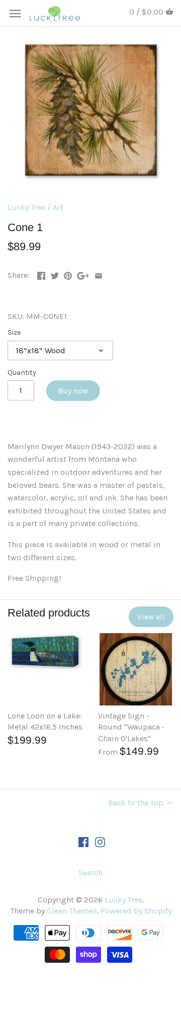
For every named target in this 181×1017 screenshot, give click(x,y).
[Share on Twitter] (55, 274)
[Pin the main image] (68, 274)
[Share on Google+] (83, 274)
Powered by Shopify (136, 911)
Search (90, 872)
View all (151, 617)
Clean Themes (72, 911)
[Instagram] (100, 841)
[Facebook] (83, 841)
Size (14, 332)
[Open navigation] (15, 13)
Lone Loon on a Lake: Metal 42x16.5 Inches (45, 721)
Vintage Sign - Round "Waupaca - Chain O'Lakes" (131, 727)
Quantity (22, 372)
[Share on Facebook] (41, 274)
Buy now (73, 390)
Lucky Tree (26, 207)
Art (58, 207)
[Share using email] (99, 274)
